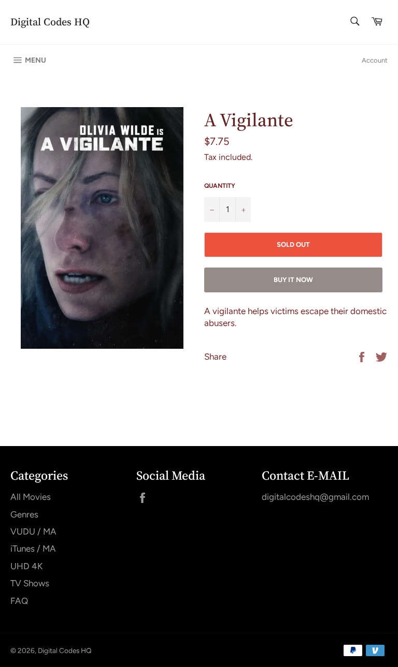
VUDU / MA (33, 531)
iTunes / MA (33, 548)
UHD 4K (26, 566)
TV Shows (29, 583)
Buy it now (293, 280)
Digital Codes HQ (50, 22)
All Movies (30, 497)
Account (375, 60)
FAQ (19, 601)
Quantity (219, 185)
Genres (24, 514)
